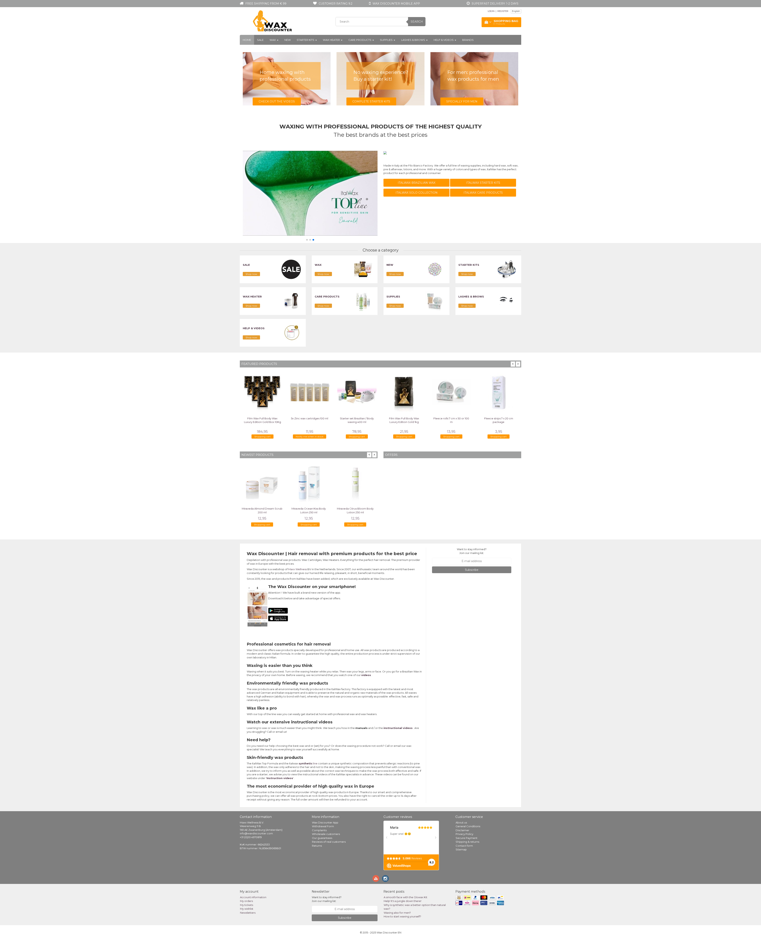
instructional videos (398, 728)
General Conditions (468, 826)
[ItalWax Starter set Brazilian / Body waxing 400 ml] (334, 392)
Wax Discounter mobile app (396, 3)
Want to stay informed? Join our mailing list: (472, 551)
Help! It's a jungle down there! (402, 901)
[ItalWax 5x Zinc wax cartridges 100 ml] (286, 392)
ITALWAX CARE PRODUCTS (483, 192)
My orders (246, 901)
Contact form (464, 845)
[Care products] (363, 300)
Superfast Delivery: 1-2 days (495, 3)
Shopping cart (334, 436)
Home (247, 39)
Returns (317, 845)
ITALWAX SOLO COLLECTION (417, 192)
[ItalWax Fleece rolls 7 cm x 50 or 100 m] (428, 392)
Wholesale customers (326, 834)
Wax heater (331, 39)
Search (417, 21)
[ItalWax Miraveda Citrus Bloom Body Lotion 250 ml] (308, 482)
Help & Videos (444, 39)
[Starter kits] (506, 269)
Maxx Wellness (297, 569)
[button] (307, 240)
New (287, 39)
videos (366, 675)
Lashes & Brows (413, 39)
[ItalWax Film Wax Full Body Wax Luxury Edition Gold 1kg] (381, 392)
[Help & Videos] (291, 332)
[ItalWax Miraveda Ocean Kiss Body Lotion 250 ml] (262, 482)
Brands (468, 39)
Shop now (251, 274)
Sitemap (461, 849)
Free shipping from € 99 (265, 3)
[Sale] (291, 269)
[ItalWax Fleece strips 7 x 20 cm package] (475, 392)
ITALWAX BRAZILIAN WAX (416, 183)
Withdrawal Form (323, 826)
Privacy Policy (464, 834)
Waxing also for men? (397, 912)
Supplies (386, 39)
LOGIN (491, 11)
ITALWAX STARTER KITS (483, 183)
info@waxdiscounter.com (256, 833)
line (308, 763)
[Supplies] (435, 300)
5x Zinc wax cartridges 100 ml (286, 418)
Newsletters (247, 912)
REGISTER (502, 11)
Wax (273, 39)
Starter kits (306, 39)
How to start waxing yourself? (402, 916)
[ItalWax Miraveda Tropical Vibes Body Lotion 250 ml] (355, 482)
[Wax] (363, 269)
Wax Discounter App (325, 822)
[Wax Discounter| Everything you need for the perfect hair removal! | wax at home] (272, 21)
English (516, 11)
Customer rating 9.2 (335, 3)
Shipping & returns (467, 841)
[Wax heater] (291, 300)
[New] (435, 269)
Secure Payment (466, 838)
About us (461, 822)
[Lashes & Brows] (506, 300)
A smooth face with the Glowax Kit (405, 897)
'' (280, 778)
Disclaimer (462, 830)
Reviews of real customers (329, 841)
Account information (253, 897)
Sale (260, 39)
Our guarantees (322, 838)
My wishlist (246, 908)
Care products (360, 39)
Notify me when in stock (286, 436)
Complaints (319, 830)
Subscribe (471, 570)
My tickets (246, 905)
